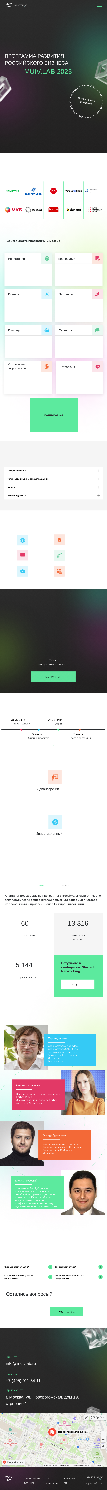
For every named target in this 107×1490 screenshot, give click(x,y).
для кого (29, 1482)
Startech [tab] (42, 885)
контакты (69, 1478)
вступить (77, 984)
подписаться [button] (53, 415)
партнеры (52, 1483)
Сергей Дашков (57, 1038)
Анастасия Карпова (28, 1085)
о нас (49, 1478)
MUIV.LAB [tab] (65, 885)
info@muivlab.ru (86, 1297)
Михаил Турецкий (26, 1180)
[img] (22, 1143)
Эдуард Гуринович (54, 1135)
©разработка (94, 1483)
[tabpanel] (53, 946)
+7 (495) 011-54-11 (23, 1380)
